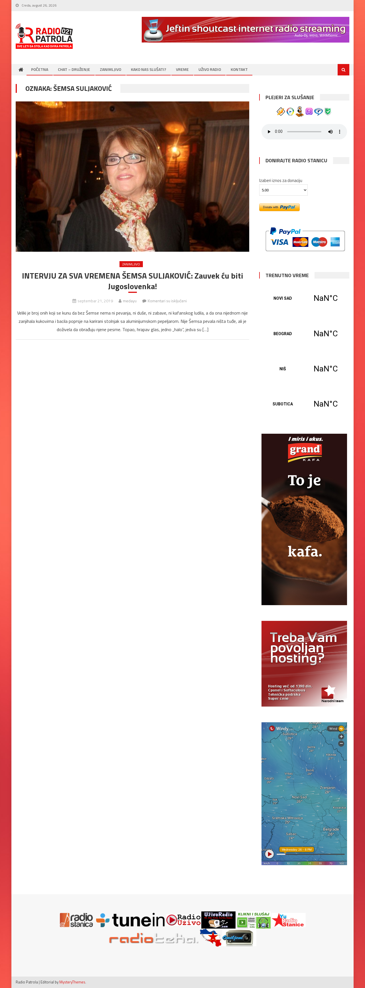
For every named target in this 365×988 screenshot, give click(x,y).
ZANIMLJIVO (110, 69)
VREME (182, 69)
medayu (130, 301)
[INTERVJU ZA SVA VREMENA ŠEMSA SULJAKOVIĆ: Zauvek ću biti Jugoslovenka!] (132, 176)
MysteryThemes (72, 982)
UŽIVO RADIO (209, 69)
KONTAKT (239, 69)
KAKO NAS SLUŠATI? (148, 69)
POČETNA (39, 69)
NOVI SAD (304, 298)
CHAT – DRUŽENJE (74, 69)
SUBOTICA (304, 404)
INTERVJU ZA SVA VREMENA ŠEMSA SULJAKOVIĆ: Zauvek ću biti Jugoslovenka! (132, 281)
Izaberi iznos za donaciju (280, 180)
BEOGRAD (304, 334)
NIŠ (304, 369)
